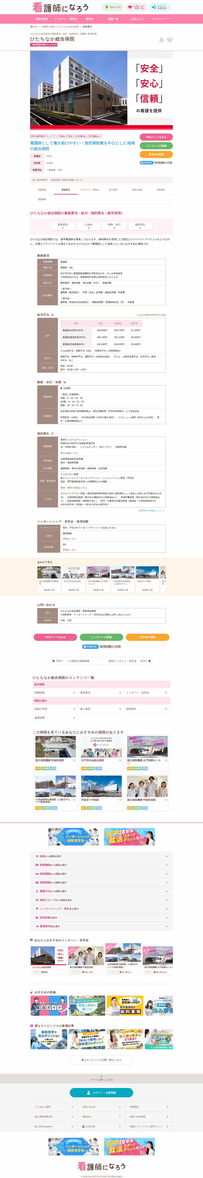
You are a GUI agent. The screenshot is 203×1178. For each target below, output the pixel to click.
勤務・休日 (114, 224)
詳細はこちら (69, 538)
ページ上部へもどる (101, 1079)
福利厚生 (140, 224)
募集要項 (63, 224)
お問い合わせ (89, 1107)
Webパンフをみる (156, 137)
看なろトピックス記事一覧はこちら (101, 1060)
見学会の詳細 (156, 154)
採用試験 (55, 180)
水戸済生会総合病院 (92, 760)
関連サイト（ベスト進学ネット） (146, 1126)
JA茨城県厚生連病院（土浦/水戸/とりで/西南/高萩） (53, 800)
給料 (90, 224)
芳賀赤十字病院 (90, 800)
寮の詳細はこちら (69, 453)
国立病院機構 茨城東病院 (49, 760)
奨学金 (89, 19)
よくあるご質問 (42, 1107)
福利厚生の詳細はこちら (150, 510)
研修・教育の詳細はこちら (74, 487)
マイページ (159, 19)
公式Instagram (45, 1126)
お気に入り (137, 19)
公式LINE (90, 1126)
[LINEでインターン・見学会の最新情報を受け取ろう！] (161, 40)
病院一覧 (113, 19)
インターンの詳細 (156, 145)
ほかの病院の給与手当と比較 (152, 315)
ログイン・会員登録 (104, 1092)
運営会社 (86, 1116)
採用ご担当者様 (137, 1116)
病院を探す (42, 19)
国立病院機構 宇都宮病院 (141, 800)
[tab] (101, 856)
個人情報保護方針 (44, 1116)
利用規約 (134, 1107)
